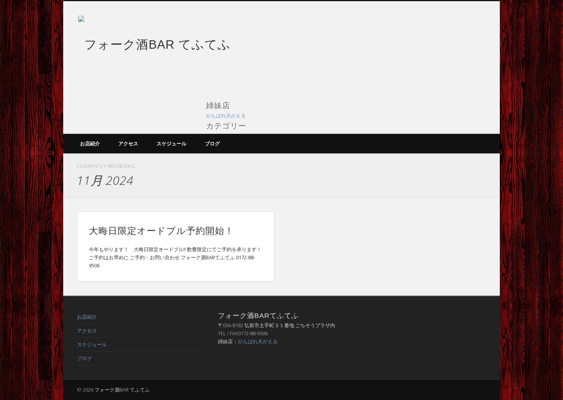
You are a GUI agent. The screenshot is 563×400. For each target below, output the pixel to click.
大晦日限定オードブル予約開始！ (161, 231)
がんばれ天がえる (226, 115)
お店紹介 (90, 143)
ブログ (212, 143)
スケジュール (172, 143)
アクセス (128, 143)
